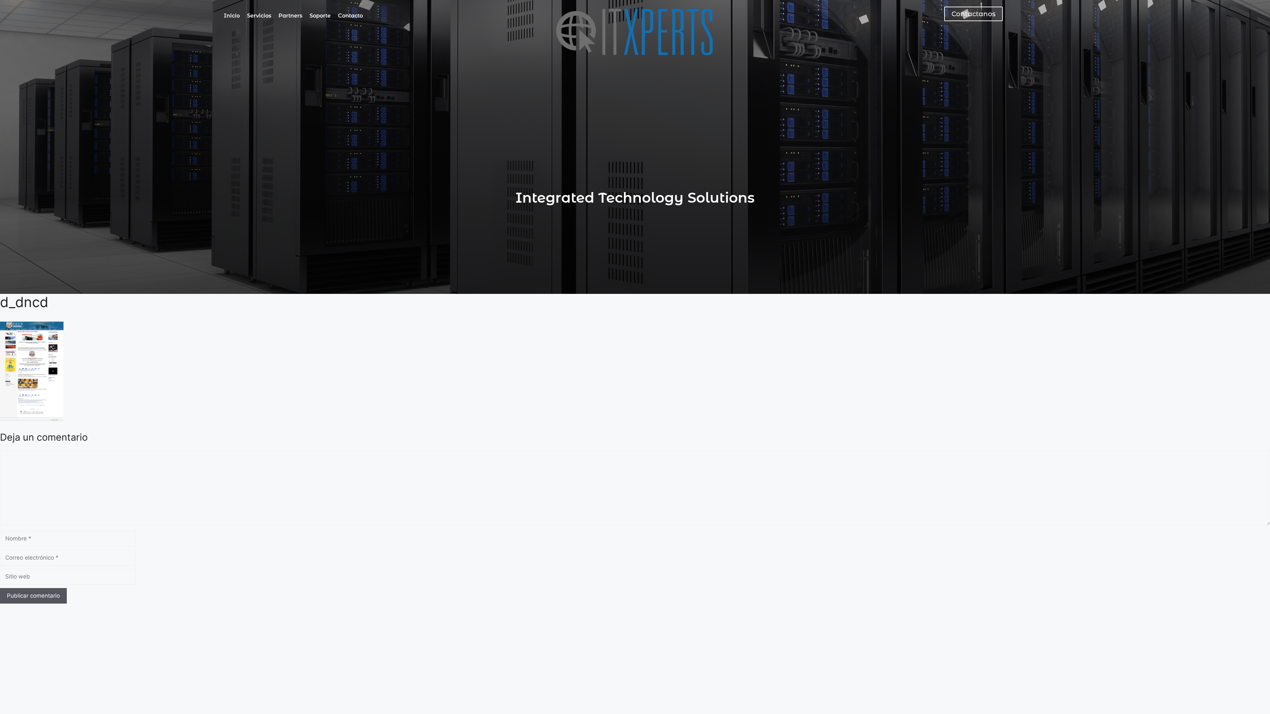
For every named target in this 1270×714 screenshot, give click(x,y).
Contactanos (973, 14)
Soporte (320, 16)
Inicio (232, 16)
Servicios (259, 16)
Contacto (350, 16)
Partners (290, 16)
